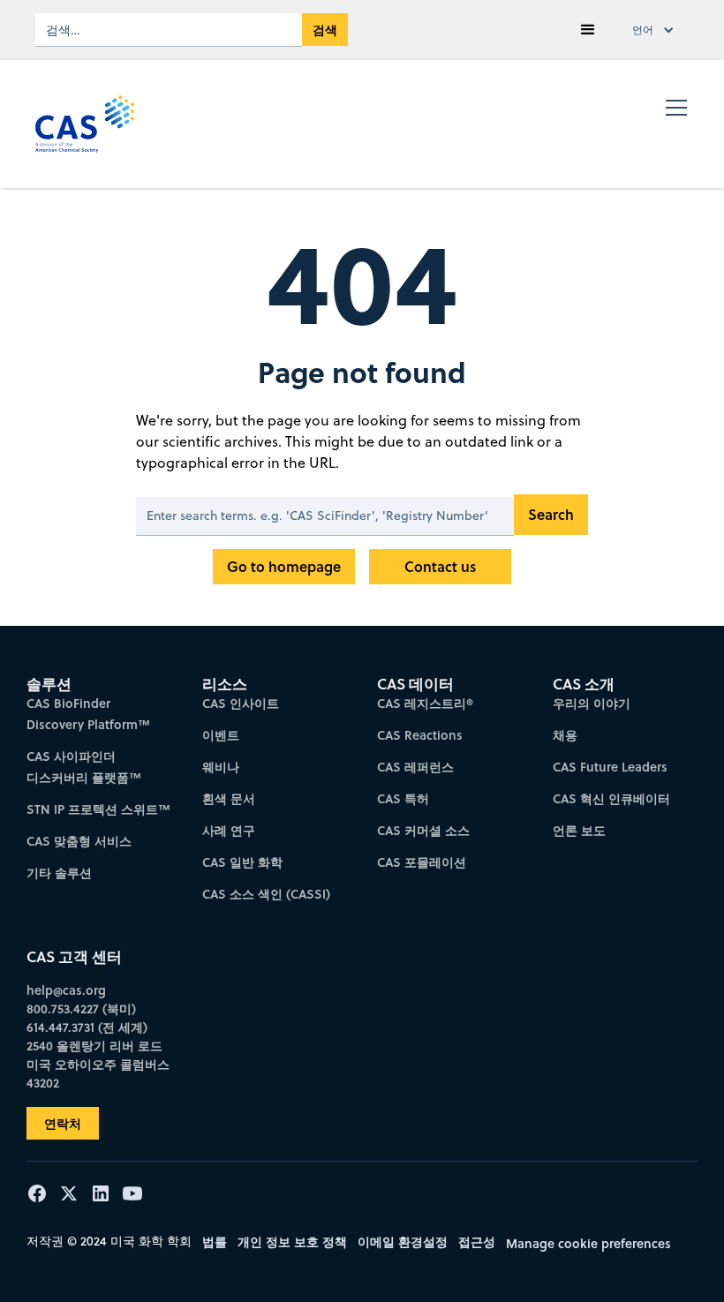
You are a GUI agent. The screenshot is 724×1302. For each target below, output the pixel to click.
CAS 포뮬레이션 (421, 862)
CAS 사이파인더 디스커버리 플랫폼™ (83, 766)
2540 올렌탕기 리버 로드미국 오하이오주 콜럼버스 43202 (98, 1064)
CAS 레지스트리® (425, 703)
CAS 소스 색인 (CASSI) (266, 893)
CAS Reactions (420, 735)
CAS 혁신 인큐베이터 (611, 798)
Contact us (440, 566)
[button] (588, 30)
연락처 (62, 1123)
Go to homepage (284, 566)
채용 (565, 735)
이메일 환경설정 (403, 1241)
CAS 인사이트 (240, 703)
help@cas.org (66, 990)
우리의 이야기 (591, 703)
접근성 (476, 1241)
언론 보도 (579, 830)
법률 (214, 1241)
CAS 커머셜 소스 (423, 830)
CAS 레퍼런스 (415, 766)
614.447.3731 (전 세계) (86, 1027)
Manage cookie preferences (588, 1243)
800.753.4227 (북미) (81, 1008)
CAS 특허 (403, 798)
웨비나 (220, 766)
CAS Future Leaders (610, 766)
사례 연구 (228, 830)
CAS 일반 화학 (242, 862)
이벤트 (220, 735)
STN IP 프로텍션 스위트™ (98, 809)
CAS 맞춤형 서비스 (79, 841)
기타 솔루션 (59, 872)
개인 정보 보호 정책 (292, 1241)
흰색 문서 (228, 798)
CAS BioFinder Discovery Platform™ (88, 714)
